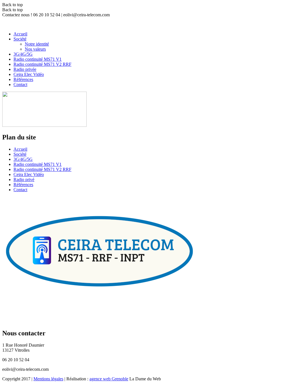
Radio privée (25, 69)
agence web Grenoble (108, 378)
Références (23, 79)
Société (20, 39)
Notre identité (37, 44)
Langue (278, 20)
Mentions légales (48, 378)
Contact (20, 84)
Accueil (20, 33)
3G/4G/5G (23, 54)
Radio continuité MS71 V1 (38, 59)
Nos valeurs (35, 49)
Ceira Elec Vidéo (29, 74)
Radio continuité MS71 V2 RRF (42, 64)
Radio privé (24, 179)
